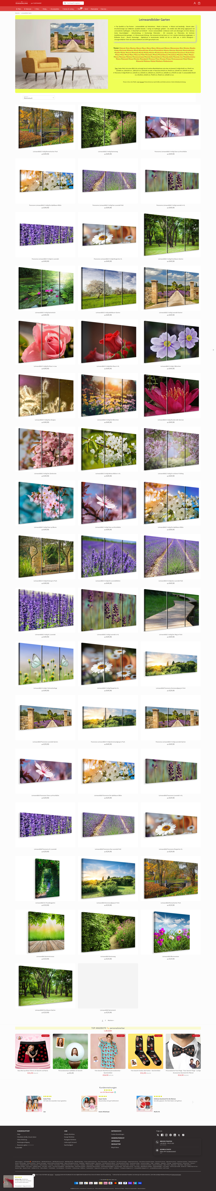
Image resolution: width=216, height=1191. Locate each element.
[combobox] (39, 97)
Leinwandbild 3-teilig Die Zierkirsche (45, 473)
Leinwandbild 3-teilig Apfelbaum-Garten (108, 312)
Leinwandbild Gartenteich (108, 1010)
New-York (138, 54)
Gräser (123, 52)
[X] (158, 1135)
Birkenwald (160, 48)
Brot (182, 48)
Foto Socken (57, 1164)
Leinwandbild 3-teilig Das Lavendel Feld (171, 581)
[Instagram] (166, 1135)
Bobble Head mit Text (192, 1166)
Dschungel (123, 50)
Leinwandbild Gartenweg (108, 956)
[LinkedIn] (174, 1135)
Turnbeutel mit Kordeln (146, 1164)
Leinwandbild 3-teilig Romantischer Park (45, 151)
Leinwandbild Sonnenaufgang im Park (108, 903)
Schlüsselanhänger (157, 1166)
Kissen (49, 1166)
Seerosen (123, 57)
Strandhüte (81, 1163)
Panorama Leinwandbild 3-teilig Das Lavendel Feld (108, 205)
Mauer (118, 54)
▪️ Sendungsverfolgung (22, 1142)
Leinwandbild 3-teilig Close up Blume (45, 527)
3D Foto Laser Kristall (175, 1166)
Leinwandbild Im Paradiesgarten (45, 903)
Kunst (167, 52)
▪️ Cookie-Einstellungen (116, 1134)
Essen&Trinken (144, 50)
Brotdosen (132, 1164)
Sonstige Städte (168, 57)
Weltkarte (160, 61)
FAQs (161, 1151)
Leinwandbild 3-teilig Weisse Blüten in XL (108, 473)
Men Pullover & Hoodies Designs (146, 1161)
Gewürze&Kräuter (189, 50)
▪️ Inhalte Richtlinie (68, 1134)
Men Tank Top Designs (122, 1161)
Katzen (152, 52)
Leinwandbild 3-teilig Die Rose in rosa (45, 366)
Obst (143, 54)
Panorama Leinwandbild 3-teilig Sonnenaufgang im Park (108, 742)
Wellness (147, 61)
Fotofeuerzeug (75, 1168)
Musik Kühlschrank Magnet (107, 1166)
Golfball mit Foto (35, 1168)
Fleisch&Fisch (159, 50)
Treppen (163, 59)
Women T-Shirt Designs (20, 1163)
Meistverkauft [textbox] (28, 98)
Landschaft (173, 52)
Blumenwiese (175, 48)
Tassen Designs (89, 1164)
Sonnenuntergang (138, 57)
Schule (137, 1164)
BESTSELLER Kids (69, 1161)
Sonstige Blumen (157, 57)
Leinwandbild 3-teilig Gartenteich (45, 312)
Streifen (137, 59)
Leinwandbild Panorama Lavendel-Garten (45, 742)
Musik (127, 54)
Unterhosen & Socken (182, 1161)
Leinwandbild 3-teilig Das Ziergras (45, 420)
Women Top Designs (41, 1163)
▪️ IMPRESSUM (114, 1141)
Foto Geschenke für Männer (108, 1163)
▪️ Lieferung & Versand (69, 1142)
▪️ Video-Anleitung (21, 1139)
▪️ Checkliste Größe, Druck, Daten (25, 1137)
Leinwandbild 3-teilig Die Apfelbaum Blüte (170, 527)
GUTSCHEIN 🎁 (27, 1161)
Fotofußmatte (52, 1168)
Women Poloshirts (31, 1163)
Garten (167, 50)
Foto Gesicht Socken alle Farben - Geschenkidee (145, 1070)
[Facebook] (162, 1135)
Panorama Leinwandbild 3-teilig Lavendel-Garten (171, 742)
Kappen (17, 1164)
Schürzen (193, 1163)
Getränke (179, 50)
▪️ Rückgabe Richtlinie (69, 1139)
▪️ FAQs (17, 1134)
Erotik (136, 50)
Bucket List (183, 1166)
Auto (128, 48)
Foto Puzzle (29, 1166)
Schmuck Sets (186, 1163)
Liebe (188, 52)
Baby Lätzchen (187, 1164)
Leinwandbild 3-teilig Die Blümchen (108, 420)
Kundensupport (171, 1151)
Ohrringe (169, 1163)
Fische (152, 50)
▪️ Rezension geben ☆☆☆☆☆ (24, 1145)
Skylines (129, 57)
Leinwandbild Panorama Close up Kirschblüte (45, 795)
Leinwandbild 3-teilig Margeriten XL (108, 688)
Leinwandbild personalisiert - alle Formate (159, 1168)
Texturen (152, 59)
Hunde (142, 52)
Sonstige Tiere (178, 57)
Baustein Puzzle (26, 1168)
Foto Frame (137, 1166)
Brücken (186, 48)
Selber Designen (19, 1161)
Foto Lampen (166, 1166)
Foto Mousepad (118, 1166)
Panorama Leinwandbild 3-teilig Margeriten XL (108, 259)
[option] (31, 1055)
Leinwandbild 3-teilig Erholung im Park (45, 581)
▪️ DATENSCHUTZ (115, 1131)
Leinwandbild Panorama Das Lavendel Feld (108, 849)
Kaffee (147, 52)
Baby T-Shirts (167, 1164)
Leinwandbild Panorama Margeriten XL (171, 849)
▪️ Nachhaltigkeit (67, 1145)
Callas (117, 50)
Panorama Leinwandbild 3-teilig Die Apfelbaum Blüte (45, 205)
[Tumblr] (179, 1135)
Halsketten (163, 1163)
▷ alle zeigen (108, 1030)
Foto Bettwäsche (60, 1168)
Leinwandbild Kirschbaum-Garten (45, 1010)
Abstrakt (123, 48)
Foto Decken (68, 1168)
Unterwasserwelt (177, 59)
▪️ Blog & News (114, 1147)
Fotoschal (51, 1164)
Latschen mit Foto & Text (67, 1164)
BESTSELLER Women (46, 1161)
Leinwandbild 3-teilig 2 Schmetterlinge (45, 688)
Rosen (192, 54)
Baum (144, 48)
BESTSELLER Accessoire (58, 1161)
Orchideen (149, 54)
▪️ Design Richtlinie (68, 1137)
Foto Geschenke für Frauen (122, 1163)
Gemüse (172, 50)
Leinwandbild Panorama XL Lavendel (45, 849)
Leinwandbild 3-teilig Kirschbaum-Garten (170, 259)
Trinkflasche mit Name (100, 1164)
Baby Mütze (180, 1164)
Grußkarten (116, 1168)
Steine (119, 59)
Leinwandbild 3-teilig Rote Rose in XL (108, 366)
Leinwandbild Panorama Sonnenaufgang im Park (170, 688)
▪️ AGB (64, 1131)
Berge (149, 48)
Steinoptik (125, 59)
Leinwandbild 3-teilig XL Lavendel (45, 634)
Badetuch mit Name (90, 1163)
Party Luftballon (44, 1168)
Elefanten (131, 50)
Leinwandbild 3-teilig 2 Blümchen (171, 366)
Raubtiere (181, 54)
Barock (139, 48)
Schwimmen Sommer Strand (112, 1164)
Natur (132, 54)
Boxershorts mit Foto (160, 1161)
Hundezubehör (89, 1168)
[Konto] (194, 2)
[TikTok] (183, 1135)
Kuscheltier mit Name (20, 1166)
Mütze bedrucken (34, 1164)
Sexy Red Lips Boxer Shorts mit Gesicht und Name (33, 1070)
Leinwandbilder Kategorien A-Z (141, 1168)
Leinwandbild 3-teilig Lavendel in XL (108, 634)
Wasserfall (140, 61)
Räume (117, 57)
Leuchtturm (181, 52)
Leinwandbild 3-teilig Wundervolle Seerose (171, 420)
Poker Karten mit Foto (128, 1166)
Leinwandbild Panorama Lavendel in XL (171, 795)
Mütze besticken (43, 1164)
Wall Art (111, 1168)
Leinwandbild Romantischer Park (171, 903)
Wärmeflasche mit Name (146, 1166)
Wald (185, 59)
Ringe (152, 1163)
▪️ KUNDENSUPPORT (22, 1131)
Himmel (129, 52)
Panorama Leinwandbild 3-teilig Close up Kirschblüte (171, 151)
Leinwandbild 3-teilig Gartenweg (108, 151)
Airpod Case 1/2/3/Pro (80, 1166)
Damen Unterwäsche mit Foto (71, 1163)
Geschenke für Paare (135, 1163)
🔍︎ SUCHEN (18, 1147)
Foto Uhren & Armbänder (58, 1166)
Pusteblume (173, 54)
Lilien (192, 52)
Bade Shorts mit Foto (171, 1161)
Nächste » (111, 1020)
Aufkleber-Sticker (37, 1166)
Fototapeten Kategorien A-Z (126, 1168)
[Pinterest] (170, 1135)
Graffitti (117, 52)
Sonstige (148, 57)
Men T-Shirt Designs (102, 1161)
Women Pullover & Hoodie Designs (55, 1163)
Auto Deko (44, 1166)
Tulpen (169, 59)
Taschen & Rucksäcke (157, 1164)
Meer (122, 54)
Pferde (156, 54)
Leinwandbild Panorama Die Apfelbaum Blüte (108, 795)
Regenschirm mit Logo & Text (101, 1168)
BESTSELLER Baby (79, 1161)
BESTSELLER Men (36, 1161)
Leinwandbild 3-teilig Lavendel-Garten (170, 312)
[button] (24, 1102)
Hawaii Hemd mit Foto (133, 1161)
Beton (154, 48)
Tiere (158, 59)
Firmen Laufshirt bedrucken (90, 1161)
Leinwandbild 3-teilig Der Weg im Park (170, 634)
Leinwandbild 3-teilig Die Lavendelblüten (108, 581)
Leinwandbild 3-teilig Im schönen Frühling (170, 473)
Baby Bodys (173, 1164)
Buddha (193, 48)
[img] (108, 1090)
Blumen (167, 48)
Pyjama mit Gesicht (192, 1161)
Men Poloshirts (112, 1161)
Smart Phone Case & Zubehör (93, 1166)
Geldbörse (82, 1168)
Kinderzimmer (160, 52)
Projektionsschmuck (177, 1163)
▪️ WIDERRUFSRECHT (116, 1138)
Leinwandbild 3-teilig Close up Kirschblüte (108, 527)
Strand (131, 59)
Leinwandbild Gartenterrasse (45, 956)
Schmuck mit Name (145, 1163)
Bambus (133, 48)
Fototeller (83, 1164)
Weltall (153, 61)
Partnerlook (98, 1163)
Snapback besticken (24, 1164)
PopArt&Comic (163, 54)
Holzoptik (135, 52)
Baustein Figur (18, 1168)
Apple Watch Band (69, 1166)
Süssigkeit (144, 59)
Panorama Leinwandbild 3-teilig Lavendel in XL (171, 205)
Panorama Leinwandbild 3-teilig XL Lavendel (45, 259)
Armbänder (157, 1163)
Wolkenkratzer (168, 61)
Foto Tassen (76, 1164)
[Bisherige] (18, 1049)
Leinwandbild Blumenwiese (170, 956)
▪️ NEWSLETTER (115, 1144)
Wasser (190, 59)
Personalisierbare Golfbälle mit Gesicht (70, 1070)
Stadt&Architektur (189, 57)
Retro (187, 54)
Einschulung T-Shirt (124, 1164)
